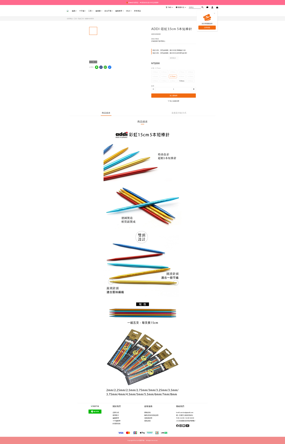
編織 (73, 11)
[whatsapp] (105, 67)
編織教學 (118, 11)
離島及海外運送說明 (151, 415)
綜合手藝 (108, 11)
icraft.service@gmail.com (184, 412)
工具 (90, 11)
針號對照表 (116, 423)
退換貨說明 (148, 418)
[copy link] (109, 67)
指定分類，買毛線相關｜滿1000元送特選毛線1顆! (170, 53)
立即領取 (207, 27)
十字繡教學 (116, 421)
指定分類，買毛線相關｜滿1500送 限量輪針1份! (169, 50)
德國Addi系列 (89, 18)
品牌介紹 (116, 412)
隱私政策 (147, 421)
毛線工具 (81, 18)
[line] (96, 67)
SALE (128, 11)
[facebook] (101, 67)
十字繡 (81, 11)
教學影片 (116, 415)
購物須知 (147, 412)
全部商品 (70, 18)
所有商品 (137, 11)
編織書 (98, 11)
